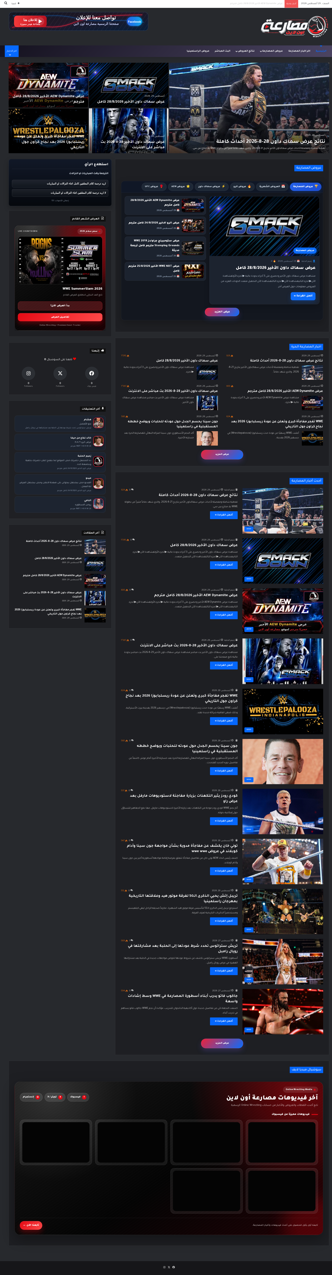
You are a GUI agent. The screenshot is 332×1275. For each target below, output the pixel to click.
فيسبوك (77, 1097)
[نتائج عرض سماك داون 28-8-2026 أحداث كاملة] (249, 108)
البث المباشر (222, 51)
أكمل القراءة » (303, 296)
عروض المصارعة (272, 51)
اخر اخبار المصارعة (299, 51)
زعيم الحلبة (229, 490)
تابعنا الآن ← (31, 1225)
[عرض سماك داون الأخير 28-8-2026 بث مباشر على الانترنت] (128, 130)
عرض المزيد (222, 311)
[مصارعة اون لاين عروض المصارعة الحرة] (294, 27)
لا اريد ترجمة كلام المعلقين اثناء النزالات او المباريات (78, 192)
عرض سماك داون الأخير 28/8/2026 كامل (131, 102)
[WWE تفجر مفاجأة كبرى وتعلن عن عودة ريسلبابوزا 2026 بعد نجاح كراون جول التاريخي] (48, 130)
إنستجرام (31, 1097)
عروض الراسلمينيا (198, 51)
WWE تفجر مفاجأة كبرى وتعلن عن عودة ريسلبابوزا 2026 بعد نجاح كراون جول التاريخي (239, 4)
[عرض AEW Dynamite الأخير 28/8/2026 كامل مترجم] (48, 85)
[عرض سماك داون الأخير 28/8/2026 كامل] (128, 85)
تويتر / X (54, 1097)
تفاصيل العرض (60, 317)
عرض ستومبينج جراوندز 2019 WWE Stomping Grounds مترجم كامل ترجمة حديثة (154, 245)
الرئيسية (321, 51)
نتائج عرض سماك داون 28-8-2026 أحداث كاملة (270, 142)
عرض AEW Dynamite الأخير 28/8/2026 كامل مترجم (285, 391)
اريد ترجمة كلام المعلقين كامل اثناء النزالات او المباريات (76, 183)
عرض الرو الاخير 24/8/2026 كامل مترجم (154, 223)
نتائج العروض (246, 51)
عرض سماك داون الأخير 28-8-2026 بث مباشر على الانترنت (173, 391)
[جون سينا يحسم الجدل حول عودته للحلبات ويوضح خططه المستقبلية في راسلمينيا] (207, 438)
